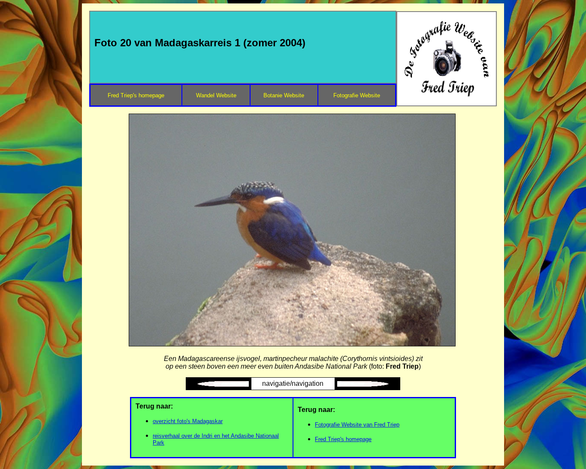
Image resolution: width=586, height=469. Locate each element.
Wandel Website (216, 95)
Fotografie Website (356, 95)
